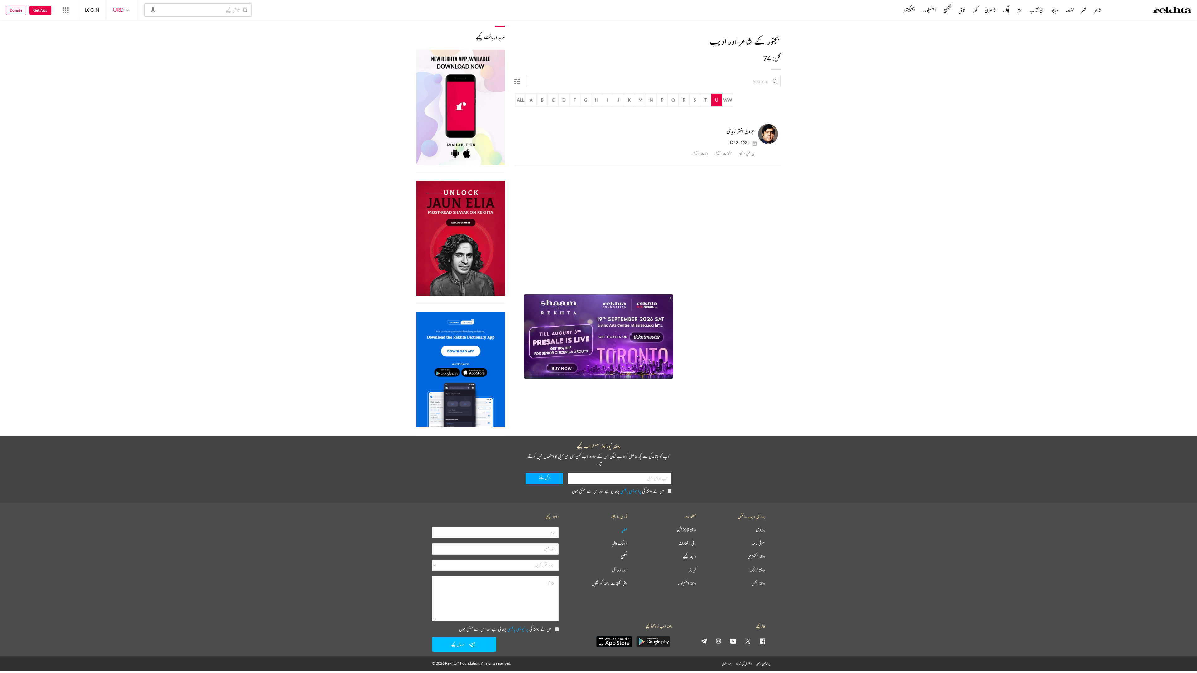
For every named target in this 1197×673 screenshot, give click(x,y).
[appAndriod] (653, 641)
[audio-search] (153, 9)
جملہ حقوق (726, 664)
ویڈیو (1055, 10)
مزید (893, 10)
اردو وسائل (619, 570)
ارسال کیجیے (457, 644)
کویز (974, 10)
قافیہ (962, 10)
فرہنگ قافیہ (619, 543)
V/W (727, 100)
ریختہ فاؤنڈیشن (686, 529)
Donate (16, 10)
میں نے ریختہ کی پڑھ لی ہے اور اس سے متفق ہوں (618, 491)
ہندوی (760, 529)
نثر (1019, 10)
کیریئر (692, 570)
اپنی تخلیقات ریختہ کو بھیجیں (609, 583)
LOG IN (92, 9)
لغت (1070, 10)
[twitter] (748, 641)
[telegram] (704, 641)
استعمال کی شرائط (744, 664)
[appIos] (614, 641)
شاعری (990, 10)
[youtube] (733, 641)
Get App (40, 10)
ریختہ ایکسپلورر (687, 583)
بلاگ (1006, 10)
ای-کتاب (1036, 10)
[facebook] (762, 641)
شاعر (1097, 10)
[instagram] (718, 641)
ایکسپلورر (929, 10)
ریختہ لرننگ (757, 570)
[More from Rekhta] (65, 10)
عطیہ (624, 529)
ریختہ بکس (758, 583)
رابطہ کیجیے (689, 556)
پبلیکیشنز (909, 10)
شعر (1083, 10)
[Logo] (1172, 11)
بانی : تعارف (687, 543)
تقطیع (947, 10)
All (520, 100)
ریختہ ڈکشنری (756, 556)
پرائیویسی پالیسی (630, 491)
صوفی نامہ (758, 543)
